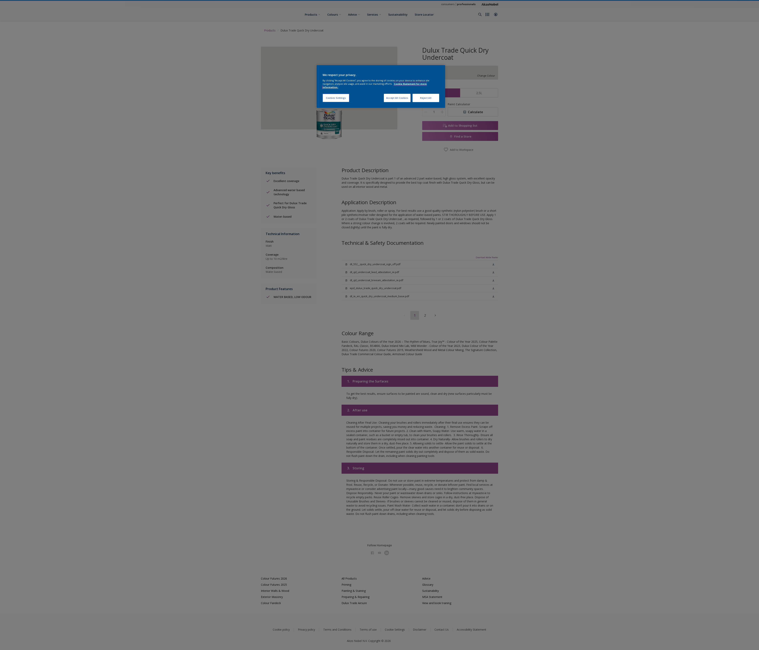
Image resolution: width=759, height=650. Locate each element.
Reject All (425, 97)
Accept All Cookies (397, 97)
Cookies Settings (336, 97)
